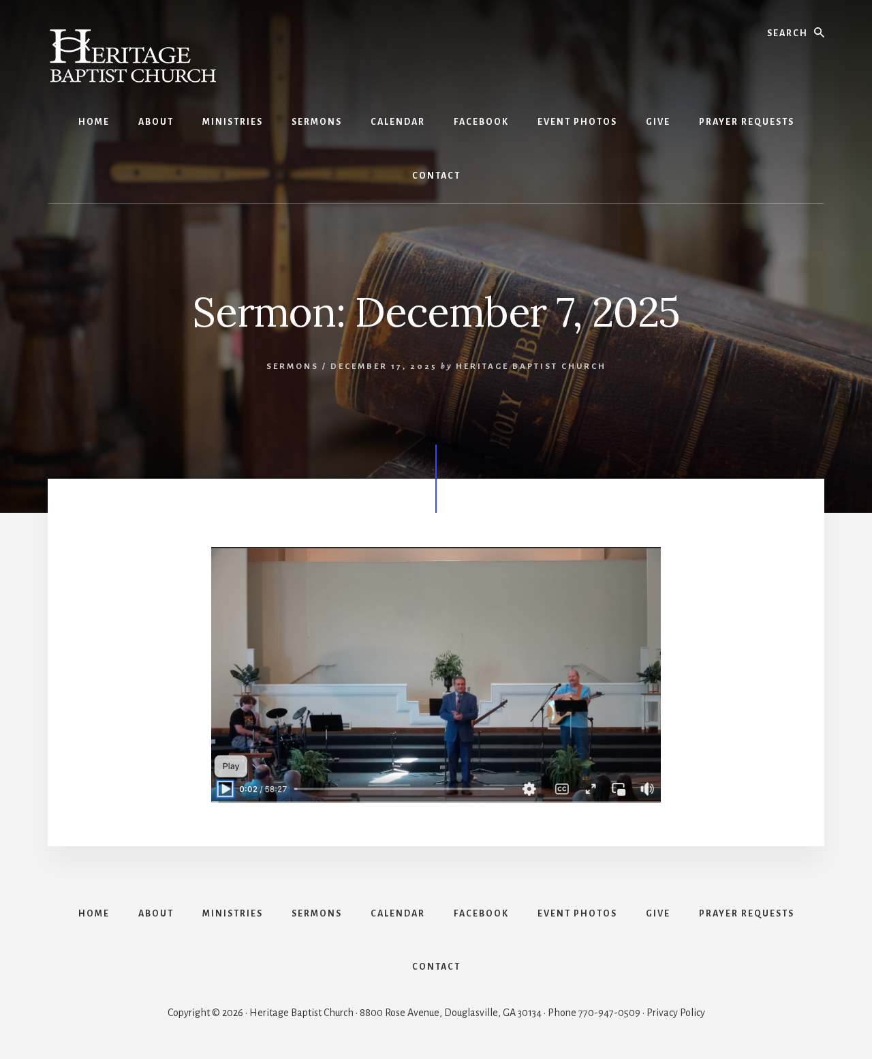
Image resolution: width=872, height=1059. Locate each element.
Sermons (292, 366)
